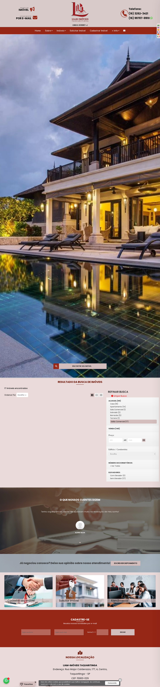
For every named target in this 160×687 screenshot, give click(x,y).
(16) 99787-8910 (139, 18)
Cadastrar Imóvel (99, 30)
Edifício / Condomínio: (118, 449)
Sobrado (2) (115, 412)
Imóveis (60, 30)
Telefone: (135, 9)
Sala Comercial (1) (118, 409)
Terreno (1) (115, 418)
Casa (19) (114, 404)
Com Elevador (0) (117, 475)
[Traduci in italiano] (158, 36)
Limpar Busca (120, 396)
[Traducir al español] (158, 29)
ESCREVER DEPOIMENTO (125, 563)
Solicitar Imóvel (78, 30)
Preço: (111, 435)
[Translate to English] (158, 27)
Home (38, 30)
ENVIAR (122, 632)
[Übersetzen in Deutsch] (158, 34)
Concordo (112, 683)
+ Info (115, 30)
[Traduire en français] (158, 32)
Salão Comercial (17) (120, 421)
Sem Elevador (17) (118, 478)
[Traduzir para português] (158, 25)
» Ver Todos (115, 466)
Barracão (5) (115, 415)
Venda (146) (114, 428)
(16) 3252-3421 (138, 13)
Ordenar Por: (10, 395)
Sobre (48, 30)
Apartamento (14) (118, 406)
